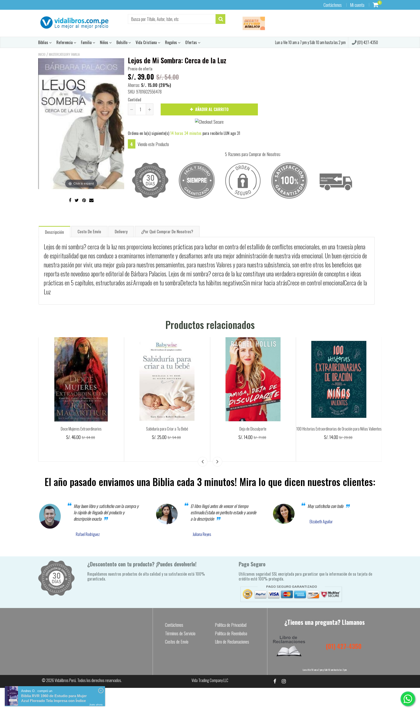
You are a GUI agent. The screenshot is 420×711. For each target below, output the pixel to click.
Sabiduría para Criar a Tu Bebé (253, 429)
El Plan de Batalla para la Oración (81, 429)
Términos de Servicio (180, 633)
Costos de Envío (176, 641)
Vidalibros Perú (65, 680)
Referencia (65, 42)
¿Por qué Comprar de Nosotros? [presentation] (167, 231)
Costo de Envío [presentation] (89, 231)
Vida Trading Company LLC (210, 680)
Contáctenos (333, 5)
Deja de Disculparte (338, 429)
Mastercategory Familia (64, 54)
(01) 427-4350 (367, 42)
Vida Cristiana (147, 42)
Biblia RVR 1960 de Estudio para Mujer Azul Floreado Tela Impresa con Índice (54, 698)
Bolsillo (122, 42)
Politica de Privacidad (230, 625)
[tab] (54, 231)
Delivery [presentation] (121, 231)
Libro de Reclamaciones (232, 641)
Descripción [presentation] (54, 232)
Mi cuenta (357, 5)
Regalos (171, 42)
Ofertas (191, 42)
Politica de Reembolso (231, 633)
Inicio (41, 54)
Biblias (43, 42)
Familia (87, 42)
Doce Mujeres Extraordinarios (167, 429)
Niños (104, 42)
